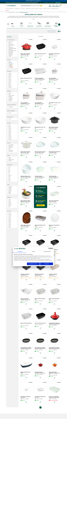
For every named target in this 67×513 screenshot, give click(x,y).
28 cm (10, 85)
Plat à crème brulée (12, 50)
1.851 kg (10, 187)
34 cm (10, 204)
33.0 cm (10, 203)
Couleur (9, 59)
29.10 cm (10, 86)
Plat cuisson (11, 47)
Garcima (10, 97)
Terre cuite (11, 151)
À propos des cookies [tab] (47, 251)
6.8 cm (10, 221)
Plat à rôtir (11, 52)
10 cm (10, 127)
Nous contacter (52, 2)
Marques (9, 91)
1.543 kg (10, 186)
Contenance (9, 164)
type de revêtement (11, 104)
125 (9, 170)
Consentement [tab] (19, 251)
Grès (9, 148)
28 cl (10, 178)
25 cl (9, 176)
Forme (8, 155)
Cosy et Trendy (11, 95)
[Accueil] (6, 12)
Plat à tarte (11, 53)
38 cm (10, 205)
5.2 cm (10, 218)
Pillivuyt (10, 100)
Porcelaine (11, 150)
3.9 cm (10, 216)
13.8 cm (10, 75)
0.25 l (10, 166)
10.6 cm (10, 128)
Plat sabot (10, 49)
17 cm (10, 77)
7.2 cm (10, 223)
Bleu (10, 62)
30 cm (10, 202)
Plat (9, 46)
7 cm (10, 222)
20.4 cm (10, 139)
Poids (8, 184)
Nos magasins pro (46, 2)
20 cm (10, 138)
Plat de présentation (12, 48)
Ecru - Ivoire (11, 63)
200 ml (10, 175)
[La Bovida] (11, 5)
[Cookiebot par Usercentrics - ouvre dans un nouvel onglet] (49, 248)
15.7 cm (10, 76)
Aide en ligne (58, 2)
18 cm (10, 78)
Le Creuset (11, 98)
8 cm (10, 226)
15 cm (10, 134)
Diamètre (9, 197)
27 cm (10, 84)
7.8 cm (10, 220)
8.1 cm (10, 126)
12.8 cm (10, 132)
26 (9, 177)
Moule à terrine (11, 45)
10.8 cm (10, 73)
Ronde (10, 160)
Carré (10, 157)
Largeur (9, 123)
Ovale (10, 158)
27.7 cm (10, 79)
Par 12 (10, 112)
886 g (10, 193)
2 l (9, 173)
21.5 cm (10, 80)
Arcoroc (10, 93)
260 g (10, 191)
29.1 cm (10, 87)
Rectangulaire (11, 159)
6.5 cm (10, 219)
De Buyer (10, 96)
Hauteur (9, 211)
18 (9, 172)
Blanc (10, 61)
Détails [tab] (33, 251)
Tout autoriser (46, 263)
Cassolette (11, 41)
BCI (9, 94)
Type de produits (11, 39)
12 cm (10, 131)
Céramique (11, 106)
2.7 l (9, 174)
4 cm (10, 217)
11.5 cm (10, 130)
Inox (9, 149)
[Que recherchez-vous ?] (41, 5)
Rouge (10, 67)
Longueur (9, 71)
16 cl (9, 171)
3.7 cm (10, 215)
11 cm (10, 129)
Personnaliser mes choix (33, 263)
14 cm (10, 201)
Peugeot (10, 99)
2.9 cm (10, 214)
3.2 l (9, 179)
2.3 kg (10, 188)
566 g (10, 192)
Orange (10, 66)
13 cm (10, 74)
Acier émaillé (11, 144)
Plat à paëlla (11, 51)
